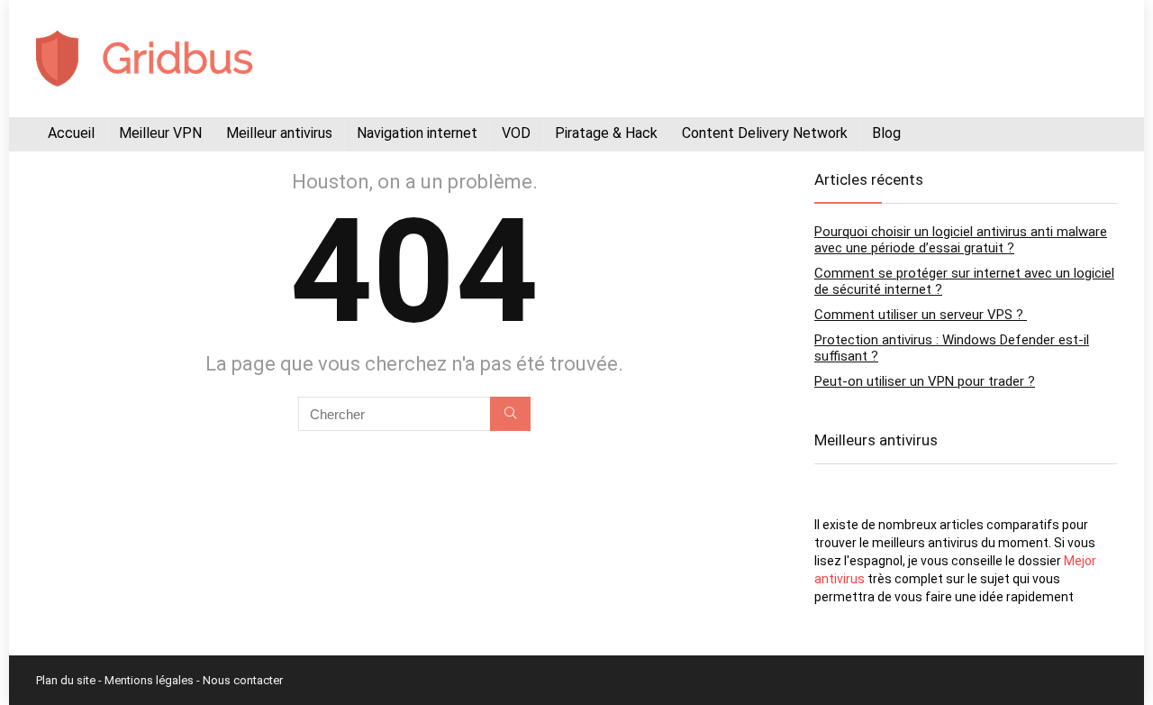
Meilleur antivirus (279, 133)
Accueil (71, 133)
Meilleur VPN (160, 133)
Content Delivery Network (765, 133)
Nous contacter (243, 680)
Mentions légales (149, 680)
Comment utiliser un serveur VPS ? (920, 315)
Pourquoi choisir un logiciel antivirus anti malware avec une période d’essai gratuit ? (960, 240)
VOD (516, 133)
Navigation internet (417, 133)
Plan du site (65, 680)
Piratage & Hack (606, 133)
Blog (886, 133)
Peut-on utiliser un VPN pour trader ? (924, 381)
